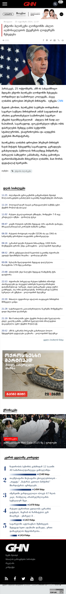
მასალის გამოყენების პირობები (20, 559)
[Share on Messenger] (47, 40)
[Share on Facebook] (43, 40)
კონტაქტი (10, 567)
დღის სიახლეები (14, 188)
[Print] (62, 40)
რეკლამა (10, 563)
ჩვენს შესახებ (12, 555)
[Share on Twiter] (50, 40)
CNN (60, 100)
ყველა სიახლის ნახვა (53, 340)
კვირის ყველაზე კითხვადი (21, 457)
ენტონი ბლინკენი (22, 171)
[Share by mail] (54, 40)
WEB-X (51, 585)
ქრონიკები (10, 410)
